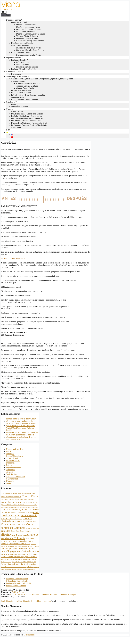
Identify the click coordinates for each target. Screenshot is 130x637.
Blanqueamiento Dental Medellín (24, 99)
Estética (9, 465)
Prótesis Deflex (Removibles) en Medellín (28, 95)
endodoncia (10, 463)
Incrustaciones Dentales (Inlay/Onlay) (21, 419)
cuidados (5, 531)
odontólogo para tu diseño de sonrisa (17, 548)
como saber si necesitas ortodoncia (21, 507)
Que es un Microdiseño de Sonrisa (30, 50)
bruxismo (10, 454)
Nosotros (9, 109)
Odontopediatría (17, 97)
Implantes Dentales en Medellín (23, 69)
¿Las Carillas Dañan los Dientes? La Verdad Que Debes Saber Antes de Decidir (20, 428)
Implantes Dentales (13, 57)
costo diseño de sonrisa (20, 514)
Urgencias (10, 481)
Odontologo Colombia (32, 546)
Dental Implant (25, 531)
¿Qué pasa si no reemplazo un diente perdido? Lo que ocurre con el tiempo (21, 422)
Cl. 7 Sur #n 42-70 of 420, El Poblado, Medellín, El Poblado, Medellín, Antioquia (43, 594)
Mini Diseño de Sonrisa (25, 31)
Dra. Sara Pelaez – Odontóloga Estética (27, 114)
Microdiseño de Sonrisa (20, 45)
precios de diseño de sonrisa (23, 564)
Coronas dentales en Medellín (28, 83)
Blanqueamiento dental (15, 449)
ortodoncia (17, 559)
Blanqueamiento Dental (20, 53)
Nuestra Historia (17, 111)
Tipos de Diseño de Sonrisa (27, 36)
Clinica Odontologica (14, 456)
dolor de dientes (19, 541)
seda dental (17, 567)
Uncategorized (12, 479)
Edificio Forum (18, 592)
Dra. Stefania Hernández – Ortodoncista (27, 118)
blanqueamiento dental (9, 493)
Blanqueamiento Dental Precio (28, 55)
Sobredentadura (22, 64)
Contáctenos (16, 127)
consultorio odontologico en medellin (22, 512)
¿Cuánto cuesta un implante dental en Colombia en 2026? (21, 438)
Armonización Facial (14, 72)
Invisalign (15, 104)
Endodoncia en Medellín (21, 93)
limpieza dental (16, 543)
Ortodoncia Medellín (19, 107)
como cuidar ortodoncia (27, 499)
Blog (8, 130)
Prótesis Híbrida (22, 62)
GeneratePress (29, 635)
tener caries (8, 569)
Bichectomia (16, 74)
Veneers (9, 483)
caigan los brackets (23, 493)
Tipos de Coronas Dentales (27, 86)
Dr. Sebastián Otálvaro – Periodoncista (26, 116)
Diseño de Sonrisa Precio (26, 25)
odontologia (21, 546)
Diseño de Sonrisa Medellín (22, 43)
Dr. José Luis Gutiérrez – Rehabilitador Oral (29, 123)
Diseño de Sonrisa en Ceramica (28, 29)
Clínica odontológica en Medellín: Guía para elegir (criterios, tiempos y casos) (42, 79)
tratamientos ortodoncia (15, 476)
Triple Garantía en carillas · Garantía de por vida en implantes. (26, 601)
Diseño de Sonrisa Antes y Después (30, 34)
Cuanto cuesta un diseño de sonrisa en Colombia (17, 526)
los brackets (26, 544)
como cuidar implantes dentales (10, 499)
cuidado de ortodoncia (32, 528)
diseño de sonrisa (14, 534)
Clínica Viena (30, 496)
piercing (9, 472)
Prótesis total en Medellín (21, 90)
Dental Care (15, 531)
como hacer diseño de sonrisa (17, 501)
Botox (8, 451)
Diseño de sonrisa (13, 460)
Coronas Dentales (18, 81)
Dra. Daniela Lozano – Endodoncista (26, 121)
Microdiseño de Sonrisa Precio (28, 48)
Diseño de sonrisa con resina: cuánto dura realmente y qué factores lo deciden (22, 433)
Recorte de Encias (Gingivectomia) (30, 41)
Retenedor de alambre (7, 567)
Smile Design (11, 474)
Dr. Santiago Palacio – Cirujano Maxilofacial (29, 125)
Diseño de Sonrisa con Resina (28, 27)
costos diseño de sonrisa (27, 521)
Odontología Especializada (17, 76)
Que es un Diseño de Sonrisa (27, 38)
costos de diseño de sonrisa (16, 520)
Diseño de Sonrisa (13, 20)
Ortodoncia (10, 102)
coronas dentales (12, 458)
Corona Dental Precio (25, 88)
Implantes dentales (13, 467)
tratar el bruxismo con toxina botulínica (23, 569)
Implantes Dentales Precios (27, 67)
